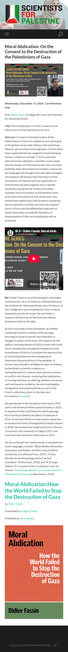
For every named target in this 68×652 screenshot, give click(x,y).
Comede (24, 396)
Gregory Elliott (29, 511)
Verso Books (27, 518)
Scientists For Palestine (34, 645)
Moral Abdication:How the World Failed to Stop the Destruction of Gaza (33, 490)
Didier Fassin (18, 114)
